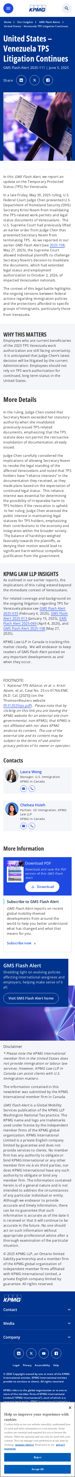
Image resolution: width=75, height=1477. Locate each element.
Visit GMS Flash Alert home (31, 998)
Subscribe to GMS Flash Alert (33, 901)
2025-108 (57, 245)
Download (45, 886)
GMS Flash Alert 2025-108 (24, 628)
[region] (37, 1439)
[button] (23, 788)
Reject (37, 1457)
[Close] (70, 1407)
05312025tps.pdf (17, 705)
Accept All (37, 1469)
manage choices (24, 1444)
